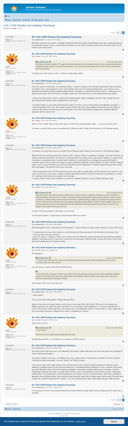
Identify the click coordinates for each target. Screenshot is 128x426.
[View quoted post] (50, 62)
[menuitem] (7, 16)
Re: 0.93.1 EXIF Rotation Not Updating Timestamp (56, 37)
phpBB (57, 413)
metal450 (41, 62)
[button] (117, 32)
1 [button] (120, 33)
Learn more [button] (81, 421)
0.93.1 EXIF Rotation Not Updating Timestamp (29, 25)
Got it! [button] (114, 421)
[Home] (15, 8)
